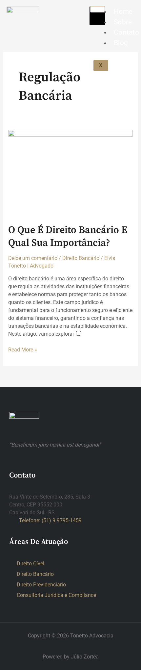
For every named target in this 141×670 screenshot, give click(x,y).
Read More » (22, 349)
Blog (121, 43)
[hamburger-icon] (97, 10)
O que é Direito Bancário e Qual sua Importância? (67, 236)
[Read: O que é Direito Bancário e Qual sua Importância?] (70, 172)
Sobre (123, 22)
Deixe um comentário (32, 258)
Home (123, 11)
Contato (126, 32)
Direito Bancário (80, 258)
